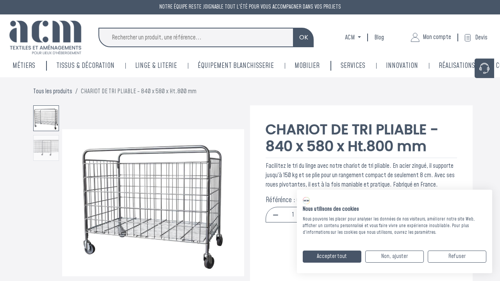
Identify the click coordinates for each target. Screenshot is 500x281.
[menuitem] (412, 65)
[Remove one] (275, 214)
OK (303, 37)
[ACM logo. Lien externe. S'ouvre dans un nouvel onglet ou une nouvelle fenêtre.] (306, 200)
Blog (379, 37)
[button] (75, 203)
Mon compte (437, 37)
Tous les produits (52, 91)
